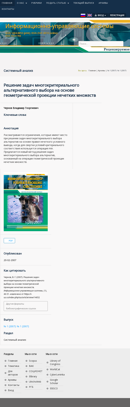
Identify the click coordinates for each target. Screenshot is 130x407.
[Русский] (83, 15)
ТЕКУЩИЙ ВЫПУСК (83, 3)
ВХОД (101, 15)
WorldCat (55, 369)
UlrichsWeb (35, 381)
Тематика (13, 366)
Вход (11, 390)
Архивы (101, 70)
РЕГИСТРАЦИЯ (117, 15)
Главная (92, 70)
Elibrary (33, 376)
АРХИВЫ (103, 3)
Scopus (33, 360)
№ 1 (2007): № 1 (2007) (116, 70)
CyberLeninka (56, 374)
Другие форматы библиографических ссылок (21, 306)
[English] (90, 15)
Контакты (13, 385)
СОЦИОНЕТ (35, 371)
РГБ (31, 386)
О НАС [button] (19, 4)
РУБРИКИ (36, 3)
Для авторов (13, 373)
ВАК (31, 366)
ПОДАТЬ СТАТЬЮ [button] (55, 4)
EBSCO (54, 388)
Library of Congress (55, 362)
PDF (10, 240)
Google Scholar (54, 381)
